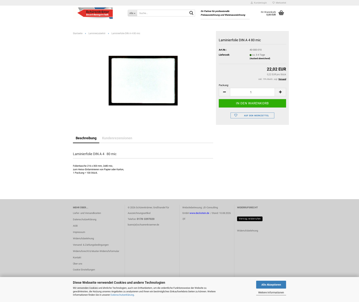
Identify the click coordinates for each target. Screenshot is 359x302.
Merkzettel (280, 2)
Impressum (79, 232)
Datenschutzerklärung (122, 294)
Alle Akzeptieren (271, 284)
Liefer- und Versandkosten (87, 213)
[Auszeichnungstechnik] (97, 13)
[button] (224, 92)
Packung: (224, 85)
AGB (75, 225)
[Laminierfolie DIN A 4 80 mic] (143, 79)
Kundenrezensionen (117, 138)
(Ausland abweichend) (260, 58)
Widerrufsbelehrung (83, 238)
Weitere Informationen (271, 292)
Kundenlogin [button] (260, 2)
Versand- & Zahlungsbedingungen (91, 244)
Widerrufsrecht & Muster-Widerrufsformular (96, 251)
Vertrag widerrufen (250, 218)
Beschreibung (86, 138)
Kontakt (77, 257)
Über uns (77, 263)
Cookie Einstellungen (84, 269)
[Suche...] (191, 13)
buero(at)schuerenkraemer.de (143, 224)
